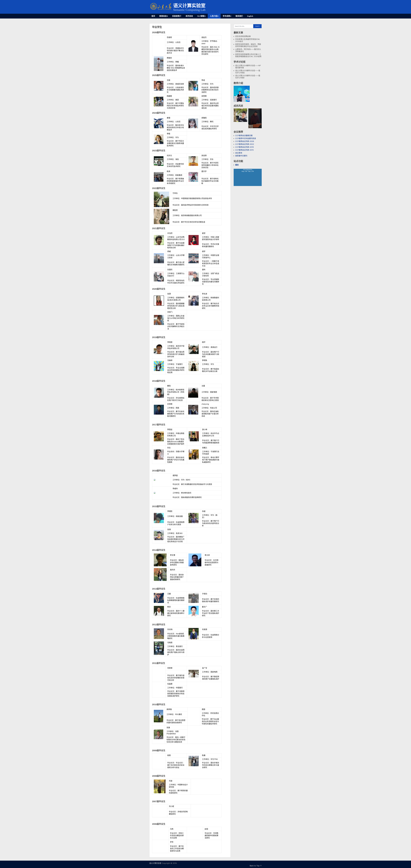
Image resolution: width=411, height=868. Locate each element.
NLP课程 (200, 16)
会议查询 (238, 153)
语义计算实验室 (189, 5)
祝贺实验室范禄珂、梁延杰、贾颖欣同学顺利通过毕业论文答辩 (248, 45)
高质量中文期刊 (241, 156)
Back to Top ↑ (256, 866)
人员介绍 (213, 16)
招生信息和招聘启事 (243, 36)
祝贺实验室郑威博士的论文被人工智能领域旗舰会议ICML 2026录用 (248, 55)
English (250, 16)
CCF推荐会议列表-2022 (244, 144)
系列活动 (189, 16)
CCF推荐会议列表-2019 (244, 147)
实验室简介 (176, 16)
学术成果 (226, 16)
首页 (153, 16)
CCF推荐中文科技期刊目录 (245, 138)
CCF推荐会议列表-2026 (244, 141)
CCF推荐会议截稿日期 (243, 135)
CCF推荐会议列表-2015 (244, 150)
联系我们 (239, 16)
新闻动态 (163, 16)
